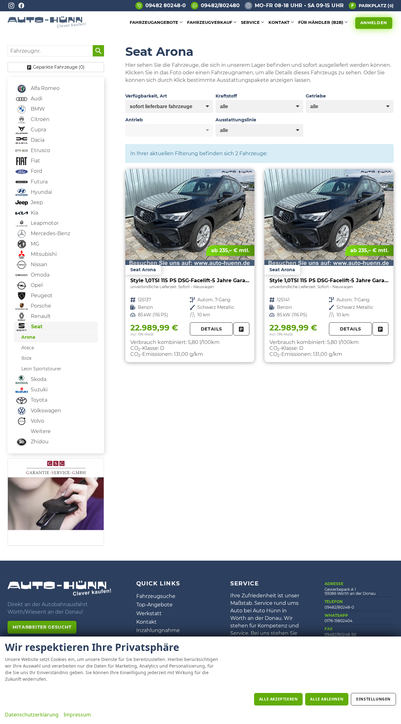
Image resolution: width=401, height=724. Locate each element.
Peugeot (41, 296)
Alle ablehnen (326, 699)
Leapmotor (44, 223)
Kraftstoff (226, 96)
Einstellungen (373, 699)
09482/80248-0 (339, 607)
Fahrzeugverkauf (209, 22)
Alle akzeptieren (278, 699)
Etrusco (39, 150)
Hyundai (40, 192)
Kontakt (278, 22)
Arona (28, 337)
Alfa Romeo (44, 88)
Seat (36, 327)
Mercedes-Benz (49, 233)
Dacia (36, 140)
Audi (35, 99)
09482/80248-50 (340, 634)
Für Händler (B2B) (320, 22)
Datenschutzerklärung (32, 714)
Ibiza (26, 358)
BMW (37, 109)
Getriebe (316, 96)
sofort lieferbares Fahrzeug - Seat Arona (189, 265)
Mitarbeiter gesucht (42, 627)
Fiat (34, 161)
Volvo (36, 421)
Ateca (27, 348)
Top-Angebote (154, 605)
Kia (33, 213)
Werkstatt (149, 613)
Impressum (77, 714)
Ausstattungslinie (236, 120)
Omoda (39, 275)
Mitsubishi (43, 254)
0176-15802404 (338, 620)
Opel (36, 285)
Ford (35, 171)
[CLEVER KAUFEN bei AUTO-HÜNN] (47, 26)
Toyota (38, 400)
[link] (241, 329)
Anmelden (373, 22)
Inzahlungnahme (158, 630)
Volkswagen (45, 411)
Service (250, 22)
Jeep (36, 202)
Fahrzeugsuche (155, 596)
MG (34, 244)
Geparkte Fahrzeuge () (59, 67)
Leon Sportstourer (41, 369)
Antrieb (134, 120)
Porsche (40, 306)
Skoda (37, 379)
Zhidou (39, 442)
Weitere (40, 431)
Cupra (37, 130)
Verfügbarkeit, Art (146, 96)
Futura (38, 182)
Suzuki (38, 390)
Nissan (38, 264)
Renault (40, 316)
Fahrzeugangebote (154, 22)
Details (211, 329)
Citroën (39, 119)
